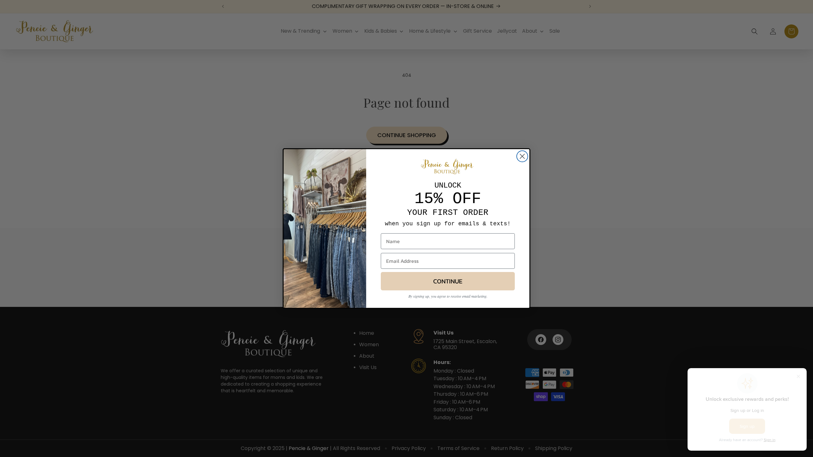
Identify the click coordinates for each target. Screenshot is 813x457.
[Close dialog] (522, 156)
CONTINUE (447, 281)
